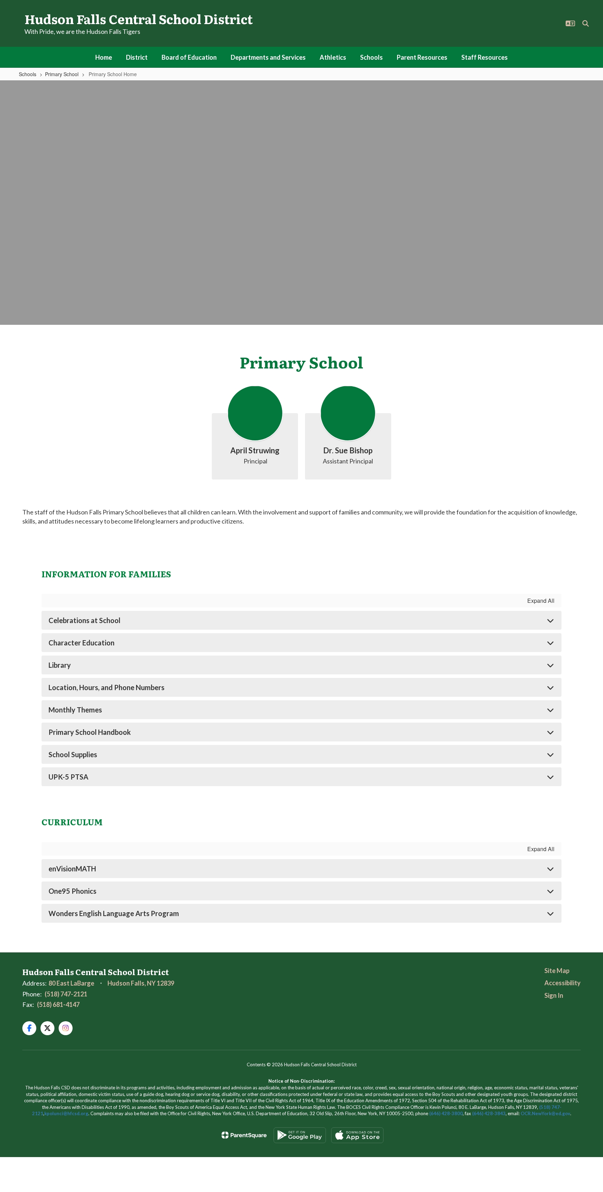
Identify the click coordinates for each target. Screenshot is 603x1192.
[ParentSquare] (244, 1135)
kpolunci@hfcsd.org (66, 1113)
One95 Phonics (72, 891)
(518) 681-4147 (58, 1004)
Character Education (81, 642)
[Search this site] (585, 23)
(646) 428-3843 (489, 1113)
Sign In (553, 995)
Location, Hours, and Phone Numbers (106, 687)
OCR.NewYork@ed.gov (545, 1113)
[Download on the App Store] (357, 1135)
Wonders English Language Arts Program (114, 913)
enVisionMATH (72, 868)
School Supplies (73, 754)
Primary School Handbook (90, 732)
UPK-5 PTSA (68, 777)
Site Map (557, 970)
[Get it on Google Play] (300, 1135)
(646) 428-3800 (446, 1113)
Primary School (62, 74)
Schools (27, 74)
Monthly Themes (75, 709)
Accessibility (562, 983)
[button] (570, 23)
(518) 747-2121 (66, 994)
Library (60, 665)
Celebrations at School (84, 620)
